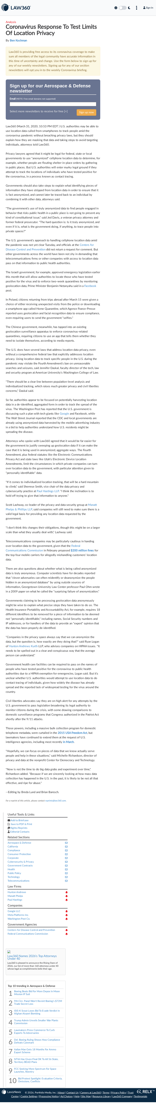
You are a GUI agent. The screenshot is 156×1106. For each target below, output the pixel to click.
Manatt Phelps (15, 896)
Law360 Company (122, 1096)
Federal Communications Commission (28, 934)
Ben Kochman (18, 40)
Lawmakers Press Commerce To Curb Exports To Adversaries (34, 1031)
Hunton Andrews (17, 892)
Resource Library (101, 1096)
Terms (106, 1093)
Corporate (13, 858)
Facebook (90, 286)
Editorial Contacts (19, 832)
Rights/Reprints (18, 828)
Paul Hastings (15, 900)
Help (77, 1096)
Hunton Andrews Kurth (23, 646)
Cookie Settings (29, 1096)
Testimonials (140, 1096)
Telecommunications (18, 881)
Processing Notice (49, 1096)
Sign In (149, 8)
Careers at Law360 (90, 1093)
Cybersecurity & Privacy (21, 862)
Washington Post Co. (19, 919)
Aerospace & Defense (19, 843)
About (61, 1093)
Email (33, 99)
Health (11, 869)
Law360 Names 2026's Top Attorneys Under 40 (32, 957)
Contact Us (72, 1093)
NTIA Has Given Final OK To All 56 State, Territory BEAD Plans (36, 1060)
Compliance (14, 850)
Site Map (86, 1096)
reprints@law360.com (55, 801)
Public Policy (14, 873)
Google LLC (14, 911)
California (13, 847)
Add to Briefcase (19, 820)
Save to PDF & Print (21, 824)
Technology (14, 877)
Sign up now (86, 112)
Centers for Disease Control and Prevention (31, 930)
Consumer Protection (19, 854)
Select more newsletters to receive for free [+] (39, 111)
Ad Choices (66, 1096)
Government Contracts (20, 866)
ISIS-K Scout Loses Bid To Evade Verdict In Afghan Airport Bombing (37, 1012)
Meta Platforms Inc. (18, 915)
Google (64, 413)
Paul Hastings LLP (48, 491)
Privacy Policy (118, 1093)
